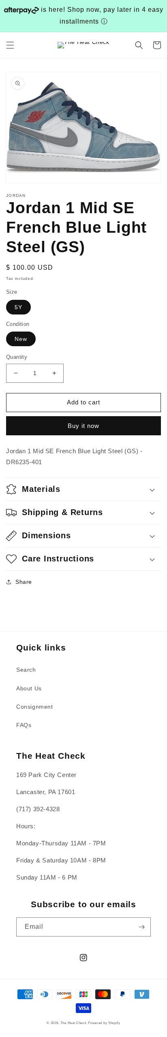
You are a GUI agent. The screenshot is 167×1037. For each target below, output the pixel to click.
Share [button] (23, 582)
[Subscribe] (141, 927)
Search (26, 669)
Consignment (34, 706)
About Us (29, 688)
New (21, 339)
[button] (10, 45)
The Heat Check (73, 1023)
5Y (18, 307)
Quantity (16, 357)
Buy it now (83, 425)
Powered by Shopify (104, 1023)
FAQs (23, 725)
